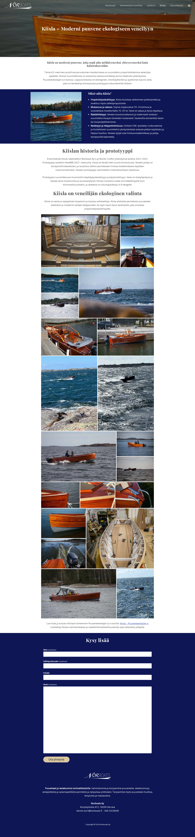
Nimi (49, 649)
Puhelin (46, 673)
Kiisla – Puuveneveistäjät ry (134, 623)
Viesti (50, 684)
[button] (80, 240)
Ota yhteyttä (56, 759)
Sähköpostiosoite (55, 661)
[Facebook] (189, 6)
